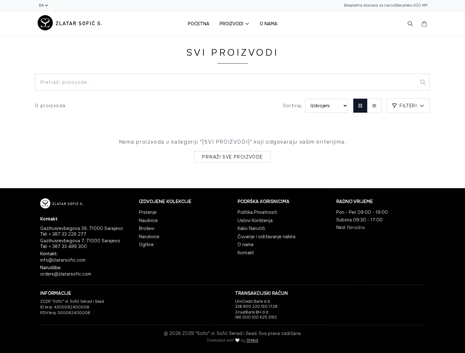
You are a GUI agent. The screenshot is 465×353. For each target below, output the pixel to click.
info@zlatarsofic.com (62, 260)
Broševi (146, 228)
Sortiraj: (293, 105)
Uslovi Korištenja (255, 220)
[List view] (374, 106)
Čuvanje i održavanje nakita (266, 236)
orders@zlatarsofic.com (65, 274)
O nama (245, 244)
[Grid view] (360, 106)
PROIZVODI (231, 24)
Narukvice (149, 236)
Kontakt (246, 253)
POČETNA (198, 24)
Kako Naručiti (251, 228)
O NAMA (268, 24)
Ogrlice (146, 244)
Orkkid (252, 340)
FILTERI (408, 105)
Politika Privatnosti (257, 212)
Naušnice (148, 220)
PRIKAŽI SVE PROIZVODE (232, 157)
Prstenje (148, 212)
